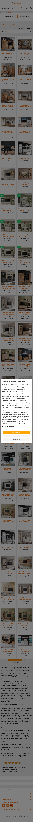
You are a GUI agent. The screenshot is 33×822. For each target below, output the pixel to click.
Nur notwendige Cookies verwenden (16, 436)
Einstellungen (16, 439)
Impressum (11, 426)
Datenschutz (5, 426)
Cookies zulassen (16, 432)
